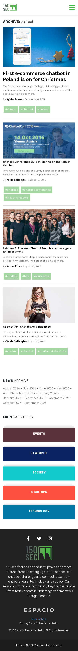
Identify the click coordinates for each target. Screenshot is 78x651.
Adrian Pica (13, 266)
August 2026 (11, 388)
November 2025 (59, 398)
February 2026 (47, 393)
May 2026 (62, 388)
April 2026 (9, 393)
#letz (25, 276)
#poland (43, 109)
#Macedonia (41, 276)
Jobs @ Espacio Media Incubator (39, 623)
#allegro (10, 109)
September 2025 (35, 403)
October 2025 (12, 403)
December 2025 (34, 398)
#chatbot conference (36, 190)
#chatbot (27, 109)
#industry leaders (17, 197)
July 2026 (29, 388)
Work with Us (39, 619)
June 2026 (46, 388)
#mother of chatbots (52, 351)
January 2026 (12, 398)
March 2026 (27, 393)
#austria (10, 351)
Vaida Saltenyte (16, 179)
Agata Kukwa (14, 99)
